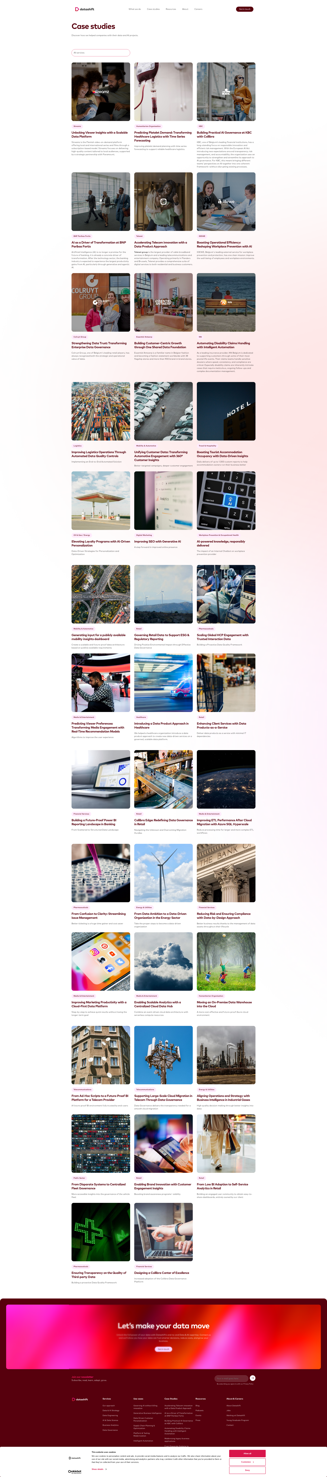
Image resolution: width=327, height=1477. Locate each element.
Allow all (247, 1453)
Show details (97, 1469)
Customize (246, 1462)
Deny (247, 1470)
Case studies (153, 9)
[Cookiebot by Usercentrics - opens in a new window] (75, 1472)
